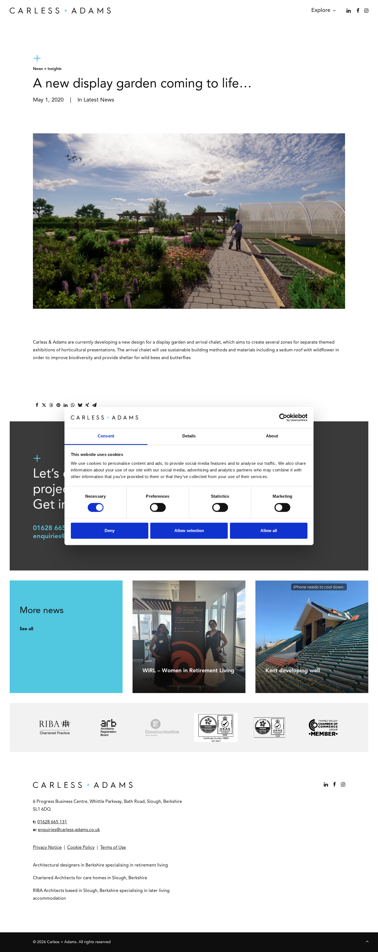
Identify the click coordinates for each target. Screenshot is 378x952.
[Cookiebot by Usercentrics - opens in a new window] (283, 417)
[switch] (158, 507)
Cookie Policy (81, 847)
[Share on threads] (51, 405)
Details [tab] (189, 436)
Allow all (268, 530)
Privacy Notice (47, 847)
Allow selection (189, 530)
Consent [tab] (106, 436)
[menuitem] (321, 10)
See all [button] (26, 629)
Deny (110, 530)
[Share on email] (94, 405)
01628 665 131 (56, 528)
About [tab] (272, 436)
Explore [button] (320, 10)
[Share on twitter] (44, 405)
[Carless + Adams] (60, 10)
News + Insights (47, 69)
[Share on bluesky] (80, 405)
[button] (349, 10)
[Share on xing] (87, 405)
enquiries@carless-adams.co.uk (69, 830)
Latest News (99, 100)
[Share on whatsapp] (72, 405)
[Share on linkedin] (65, 405)
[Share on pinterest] (58, 405)
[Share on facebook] (36, 405)
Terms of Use (113, 847)
